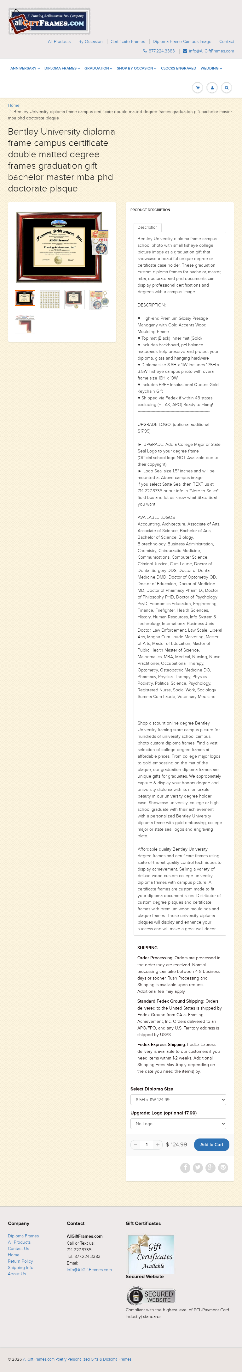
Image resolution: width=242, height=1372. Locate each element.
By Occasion (90, 41)
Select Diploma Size (151, 1089)
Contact (226, 41)
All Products (59, 41)
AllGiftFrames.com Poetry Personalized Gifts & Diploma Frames (77, 1359)
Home (14, 105)
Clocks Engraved (178, 68)
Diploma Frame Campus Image (182, 41)
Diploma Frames (60, 68)
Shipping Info (20, 1267)
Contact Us (18, 1248)
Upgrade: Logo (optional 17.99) (163, 1113)
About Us (17, 1274)
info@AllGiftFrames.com (211, 51)
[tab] (148, 227)
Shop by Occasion (135, 68)
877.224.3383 (162, 51)
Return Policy (20, 1261)
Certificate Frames (128, 41)
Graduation (96, 68)
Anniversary (23, 68)
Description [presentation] (148, 227)
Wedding (210, 68)
